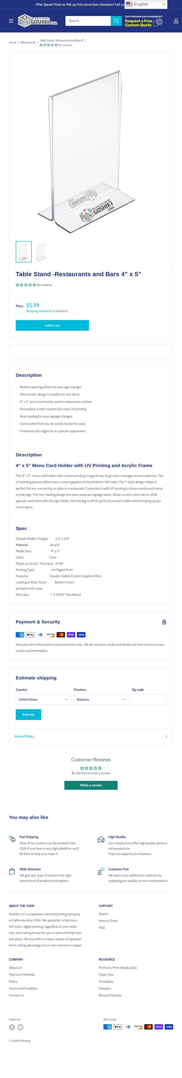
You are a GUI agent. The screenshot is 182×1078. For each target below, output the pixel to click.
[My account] (176, 20)
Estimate (28, 715)
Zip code (138, 690)
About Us (15, 968)
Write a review (91, 785)
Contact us (16, 995)
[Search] (116, 21)
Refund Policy (24, 736)
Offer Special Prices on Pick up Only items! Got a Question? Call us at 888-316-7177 (91, 4)
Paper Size (106, 975)
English (140, 4)
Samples (105, 988)
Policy (13, 981)
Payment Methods (22, 975)
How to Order (108, 921)
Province (80, 690)
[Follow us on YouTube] (20, 1027)
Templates (106, 981)
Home (12, 42)
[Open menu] (11, 21)
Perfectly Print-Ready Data (118, 968)
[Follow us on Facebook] (12, 1027)
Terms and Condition (23, 988)
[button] (48, 45)
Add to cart (52, 325)
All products (28, 42)
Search (104, 914)
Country (21, 690)
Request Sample (110, 995)
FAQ (102, 928)
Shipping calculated (39, 311)
